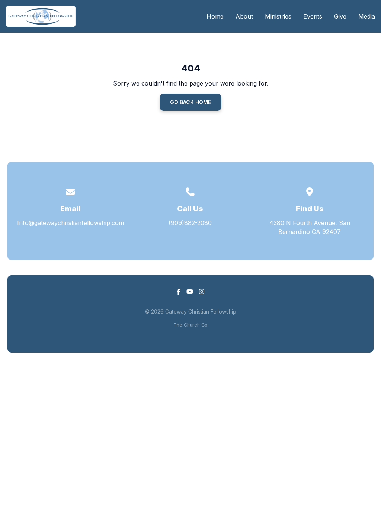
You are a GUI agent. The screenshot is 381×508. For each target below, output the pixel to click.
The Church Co (190, 325)
